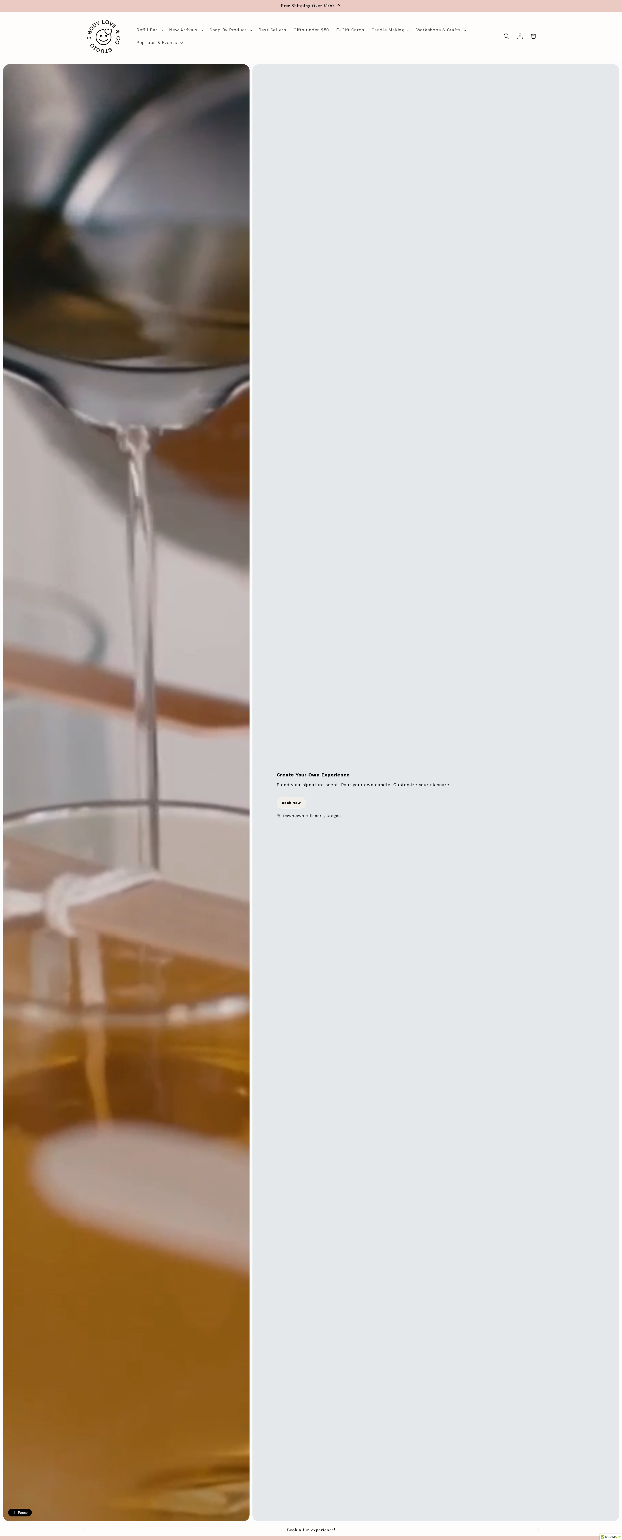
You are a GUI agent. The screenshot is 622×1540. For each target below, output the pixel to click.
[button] (149, 30)
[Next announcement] (538, 1530)
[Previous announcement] (84, 1530)
